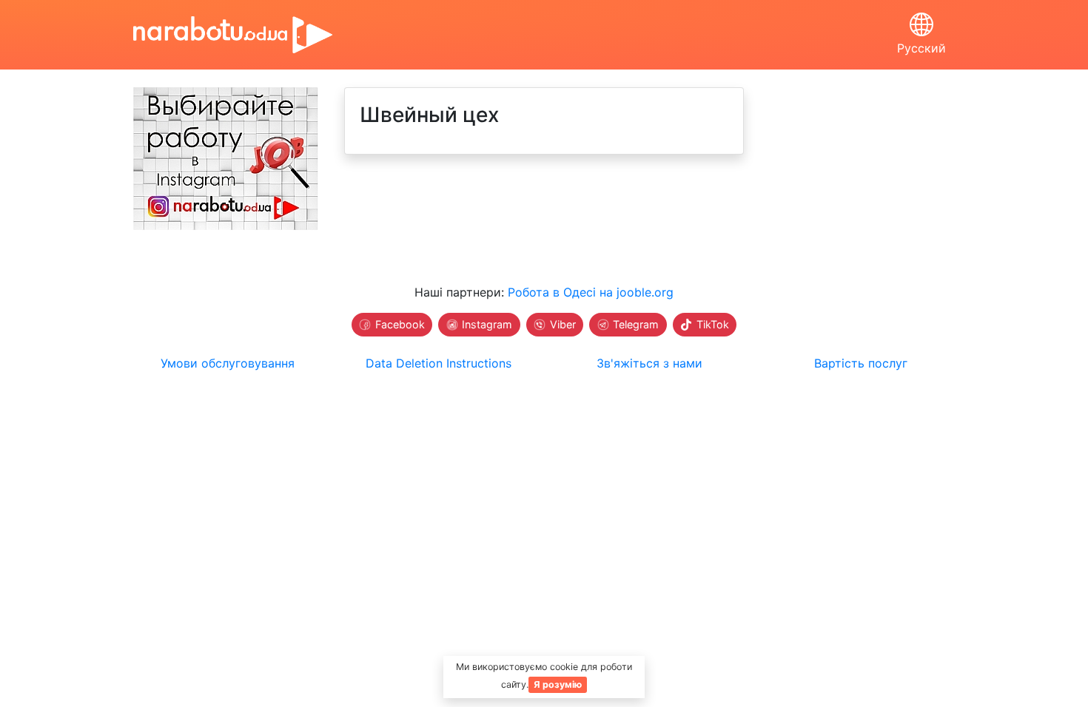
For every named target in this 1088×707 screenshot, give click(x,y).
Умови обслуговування (228, 363)
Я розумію (558, 684)
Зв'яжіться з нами (649, 363)
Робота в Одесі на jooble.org (591, 292)
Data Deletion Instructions (438, 363)
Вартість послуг (860, 363)
